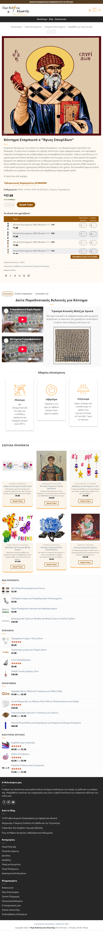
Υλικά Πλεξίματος (10, 869)
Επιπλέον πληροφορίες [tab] (23, 294)
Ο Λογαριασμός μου (11, 905)
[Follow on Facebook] (4, 802)
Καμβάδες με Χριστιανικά (80, 26)
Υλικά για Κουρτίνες (11, 864)
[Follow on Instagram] (9, 802)
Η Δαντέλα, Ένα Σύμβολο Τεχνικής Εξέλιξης (22, 828)
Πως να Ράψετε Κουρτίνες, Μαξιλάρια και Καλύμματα (27, 832)
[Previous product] (54, 32)
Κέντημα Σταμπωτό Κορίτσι (85, 547)
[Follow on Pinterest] (13, 802)
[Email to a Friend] (20, 276)
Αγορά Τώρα (26, 204)
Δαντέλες (6, 855)
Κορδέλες (6, 860)
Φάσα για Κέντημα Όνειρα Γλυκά (17, 486)
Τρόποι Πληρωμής (10, 896)
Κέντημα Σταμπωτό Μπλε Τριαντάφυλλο (51, 548)
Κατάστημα (42, 19)
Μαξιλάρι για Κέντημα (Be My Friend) (17, 548)
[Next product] (49, 32)
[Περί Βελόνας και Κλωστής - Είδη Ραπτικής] (16, 10)
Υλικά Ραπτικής (9, 846)
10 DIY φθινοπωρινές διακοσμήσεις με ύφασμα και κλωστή (29, 818)
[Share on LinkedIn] (29, 276)
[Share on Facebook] (11, 276)
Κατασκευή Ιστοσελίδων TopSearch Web (51, 924)
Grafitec (13, 270)
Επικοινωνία (60, 19)
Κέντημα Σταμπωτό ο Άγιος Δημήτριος (51, 487)
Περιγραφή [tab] (7, 294)
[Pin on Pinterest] (24, 276)
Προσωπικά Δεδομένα (12, 901)
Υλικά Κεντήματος (33, 26)
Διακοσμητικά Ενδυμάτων (14, 873)
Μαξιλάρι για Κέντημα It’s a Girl (85, 486)
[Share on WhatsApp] (6, 276)
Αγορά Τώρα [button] (18, 501)
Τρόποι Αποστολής (11, 909)
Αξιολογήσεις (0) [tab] (41, 294)
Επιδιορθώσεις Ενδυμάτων (14, 914)
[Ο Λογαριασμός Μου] (90, 10)
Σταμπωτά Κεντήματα (55, 26)
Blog (51, 19)
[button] (94, 10)
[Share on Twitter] (15, 276)
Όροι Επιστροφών (10, 892)
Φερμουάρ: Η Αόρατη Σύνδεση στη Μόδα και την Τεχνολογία (31, 823)
